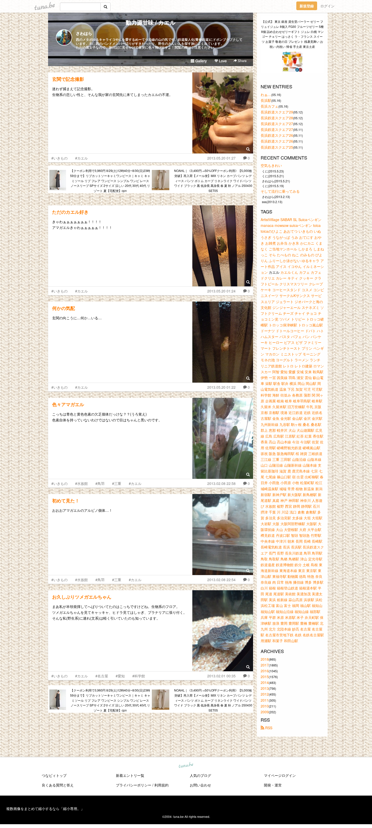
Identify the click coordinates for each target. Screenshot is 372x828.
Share (241, 60)
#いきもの (59, 158)
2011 (265, 700)
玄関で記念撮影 (68, 79)
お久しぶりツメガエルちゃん (81, 597)
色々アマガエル (68, 404)
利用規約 (161, 784)
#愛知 (120, 675)
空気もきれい (271, 165)
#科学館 (138, 675)
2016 (265, 670)
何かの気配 (63, 308)
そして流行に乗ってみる (280, 191)
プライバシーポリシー (133, 784)
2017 (265, 664)
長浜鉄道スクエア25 (277, 147)
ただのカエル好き (70, 212)
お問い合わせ (200, 784)
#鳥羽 (100, 483)
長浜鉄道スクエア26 (277, 135)
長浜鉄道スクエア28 (277, 117)
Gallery (200, 60)
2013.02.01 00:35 (221, 675)
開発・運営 (273, 784)
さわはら (84, 33)
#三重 (116, 483)
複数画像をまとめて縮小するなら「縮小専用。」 (45, 808)
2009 (265, 711)
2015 (265, 676)
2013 (265, 688)
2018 (265, 659)
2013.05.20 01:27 (221, 158)
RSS (268, 727)
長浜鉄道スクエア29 (277, 111)
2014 (265, 682)
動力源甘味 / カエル (151, 22)
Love (222, 60)
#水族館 (81, 483)
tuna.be (186, 765)
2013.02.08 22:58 (221, 483)
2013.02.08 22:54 (221, 579)
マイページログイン (280, 775)
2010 (265, 705)
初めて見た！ (65, 500)
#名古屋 (101, 675)
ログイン (327, 5)
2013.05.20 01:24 (221, 290)
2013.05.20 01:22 (221, 387)
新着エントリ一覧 (130, 775)
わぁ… (266, 94)
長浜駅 (266, 100)
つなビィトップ (54, 775)
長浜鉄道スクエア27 (277, 123)
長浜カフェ (269, 106)
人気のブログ (200, 775)
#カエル (81, 158)
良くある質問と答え (58, 784)
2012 (265, 694)
